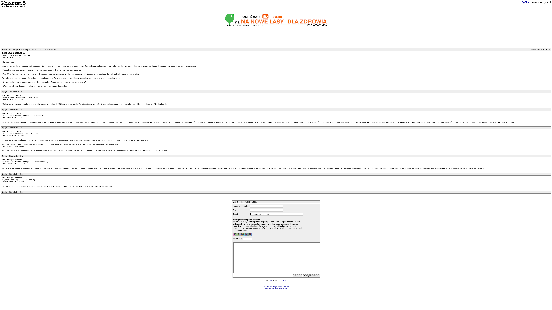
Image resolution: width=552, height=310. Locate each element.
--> (548, 50)
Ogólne (525, 2)
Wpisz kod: (238, 239)
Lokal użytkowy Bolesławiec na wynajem (276, 286)
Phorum (283, 280)
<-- (544, 50)
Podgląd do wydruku (48, 50)
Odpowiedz (13, 92)
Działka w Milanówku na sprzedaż (276, 288)
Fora (10, 50)
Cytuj (22, 92)
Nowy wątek (25, 50)
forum (270, 280)
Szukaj (34, 50)
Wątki (16, 50)
